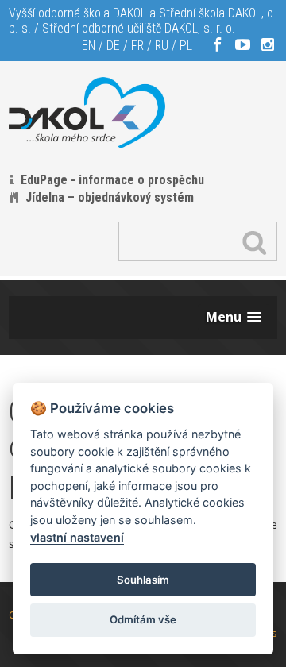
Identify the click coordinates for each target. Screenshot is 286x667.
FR (137, 45)
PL (186, 45)
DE (113, 45)
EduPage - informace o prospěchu (112, 179)
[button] (233, 317)
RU (161, 45)
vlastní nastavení (77, 537)
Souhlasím (143, 579)
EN (88, 45)
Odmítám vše (143, 619)
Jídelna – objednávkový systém (109, 197)
